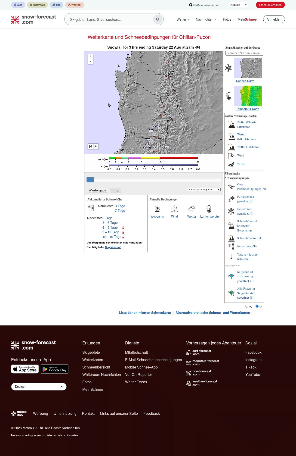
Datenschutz (54, 435)
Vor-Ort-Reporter (138, 374)
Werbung (40, 413)
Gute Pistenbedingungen (249, 186)
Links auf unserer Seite (119, 413)
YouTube (252, 374)
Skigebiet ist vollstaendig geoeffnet (245, 276)
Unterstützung (65, 413)
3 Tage (120, 205)
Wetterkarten (92, 359)
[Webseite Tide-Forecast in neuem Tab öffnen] (56, 5)
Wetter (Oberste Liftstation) (246, 124)
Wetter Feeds (136, 381)
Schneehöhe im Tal (249, 238)
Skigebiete (91, 352)
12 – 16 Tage (111, 236)
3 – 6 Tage (110, 222)
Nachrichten (204, 19)
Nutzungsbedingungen (26, 435)
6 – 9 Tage (110, 227)
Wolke (241, 164)
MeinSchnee (92, 389)
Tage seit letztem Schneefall (247, 256)
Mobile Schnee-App (141, 367)
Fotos (227, 19)
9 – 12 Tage (111, 232)
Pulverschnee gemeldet (245, 198)
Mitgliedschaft (136, 352)
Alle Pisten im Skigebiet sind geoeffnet (246, 293)
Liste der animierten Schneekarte (145, 312)
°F (260, 306)
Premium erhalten (270, 5)
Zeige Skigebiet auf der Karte (242, 48)
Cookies (72, 435)
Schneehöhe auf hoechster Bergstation (247, 225)
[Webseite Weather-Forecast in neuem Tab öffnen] (74, 5)
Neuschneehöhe (247, 246)
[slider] (90, 179)
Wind (174, 216)
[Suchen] (157, 19)
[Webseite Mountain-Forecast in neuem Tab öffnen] (37, 5)
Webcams (157, 216)
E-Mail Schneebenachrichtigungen (153, 359)
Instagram (253, 359)
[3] (251, 297)
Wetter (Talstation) (248, 147)
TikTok (250, 367)
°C (250, 306)
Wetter (181, 19)
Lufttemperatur (208, 216)
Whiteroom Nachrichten (101, 374)
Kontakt (88, 413)
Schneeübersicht (96, 367)
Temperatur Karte (247, 108)
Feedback (151, 413)
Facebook (253, 352)
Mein (247, 19)
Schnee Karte (245, 80)
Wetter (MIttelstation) (246, 136)
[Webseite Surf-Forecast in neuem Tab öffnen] (18, 5)
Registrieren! (113, 247)
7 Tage (120, 210)
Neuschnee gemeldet (244, 211)
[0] (264, 189)
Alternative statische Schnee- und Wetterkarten (213, 312)
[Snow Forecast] (32, 19)
